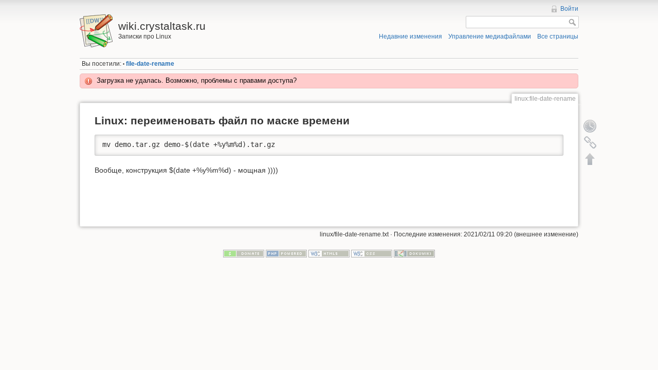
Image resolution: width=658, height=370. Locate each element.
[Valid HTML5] (329, 253)
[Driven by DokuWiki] (414, 253)
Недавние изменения (410, 36)
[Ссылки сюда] (590, 142)
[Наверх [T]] (590, 159)
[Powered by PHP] (286, 253)
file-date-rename (150, 63)
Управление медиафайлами (489, 36)
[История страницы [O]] (590, 126)
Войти (569, 8)
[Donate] (243, 253)
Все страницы (557, 36)
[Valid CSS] (371, 253)
